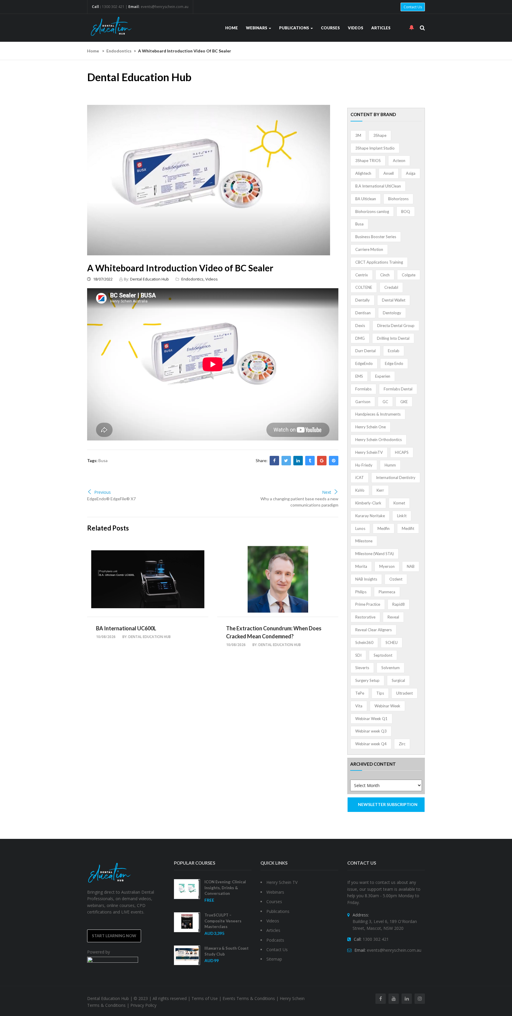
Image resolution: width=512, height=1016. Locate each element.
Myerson (387, 566)
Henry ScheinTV (369, 452)
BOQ (405, 211)
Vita (358, 705)
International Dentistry (395, 477)
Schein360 (364, 642)
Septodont (383, 655)
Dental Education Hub (149, 279)
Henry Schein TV (281, 882)
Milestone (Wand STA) (374, 553)
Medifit (408, 528)
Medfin (383, 528)
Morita (361, 566)
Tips (380, 693)
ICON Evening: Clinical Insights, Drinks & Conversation (225, 887)
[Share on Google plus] (322, 460)
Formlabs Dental (398, 389)
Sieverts (362, 667)
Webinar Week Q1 (371, 718)
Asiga (410, 173)
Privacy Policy (143, 1005)
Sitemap (274, 959)
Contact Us (413, 6)
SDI (358, 655)
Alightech (363, 173)
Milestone (363, 541)
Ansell (388, 173)
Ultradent (404, 693)
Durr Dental (365, 350)
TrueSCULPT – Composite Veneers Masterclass (222, 921)
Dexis (360, 325)
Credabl (391, 287)
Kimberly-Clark (368, 503)
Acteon (399, 160)
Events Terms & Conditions (249, 998)
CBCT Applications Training (379, 262)
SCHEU (391, 642)
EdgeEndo (364, 363)
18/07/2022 (102, 279)
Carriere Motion (369, 249)
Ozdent (395, 579)
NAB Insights (366, 579)
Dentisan (363, 312)
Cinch (385, 275)
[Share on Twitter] (286, 460)
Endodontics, (193, 279)
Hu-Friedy (363, 465)
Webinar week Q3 (371, 731)
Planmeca (387, 591)
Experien (382, 376)
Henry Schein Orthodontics (378, 439)
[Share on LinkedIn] (298, 460)
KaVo (359, 490)
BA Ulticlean (365, 198)
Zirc (402, 743)
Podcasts (275, 940)
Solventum (390, 667)
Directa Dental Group (396, 325)
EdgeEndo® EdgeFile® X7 (111, 498)
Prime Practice (367, 604)
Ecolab (393, 350)
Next (326, 492)
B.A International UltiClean (378, 186)
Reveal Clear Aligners (373, 629)
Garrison (362, 401)
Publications (294, 27)
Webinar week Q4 (371, 743)
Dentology (392, 312)
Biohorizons (398, 198)
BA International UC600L (126, 628)
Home (231, 27)
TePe (359, 693)
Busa (103, 460)
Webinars (257, 27)
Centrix (361, 275)
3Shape (379, 135)
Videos (355, 27)
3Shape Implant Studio (375, 148)
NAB (411, 566)
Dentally (362, 300)
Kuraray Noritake (370, 515)
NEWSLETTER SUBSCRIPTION (387, 804)
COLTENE (363, 287)
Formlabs (363, 389)
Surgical (398, 680)
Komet (399, 503)
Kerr (380, 490)
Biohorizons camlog (372, 211)
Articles (381, 27)
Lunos (360, 528)
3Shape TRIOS (368, 160)
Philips (361, 591)
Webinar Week (387, 705)
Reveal (393, 617)
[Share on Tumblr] (310, 460)
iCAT (359, 477)
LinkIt (402, 515)
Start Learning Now (114, 935)
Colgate (408, 275)
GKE (404, 401)
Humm (390, 465)
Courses (330, 27)
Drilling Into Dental (393, 338)
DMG (360, 338)
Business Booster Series (375, 236)
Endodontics (119, 50)
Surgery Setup (367, 680)
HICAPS (402, 452)
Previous (102, 492)
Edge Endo (394, 363)
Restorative (365, 617)
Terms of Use (204, 998)
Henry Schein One (370, 426)
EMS (359, 376)
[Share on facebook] (274, 460)
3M (358, 135)
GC (385, 401)
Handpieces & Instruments (378, 414)
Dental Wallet (393, 300)
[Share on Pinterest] (333, 460)
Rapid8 (398, 604)
